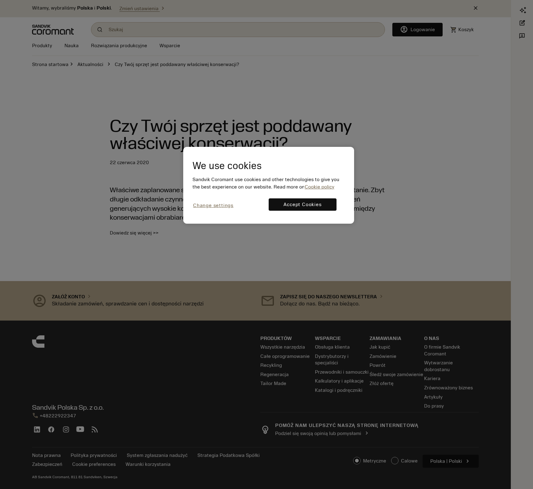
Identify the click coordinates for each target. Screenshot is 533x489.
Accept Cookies (302, 204)
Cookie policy (319, 187)
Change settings (213, 205)
